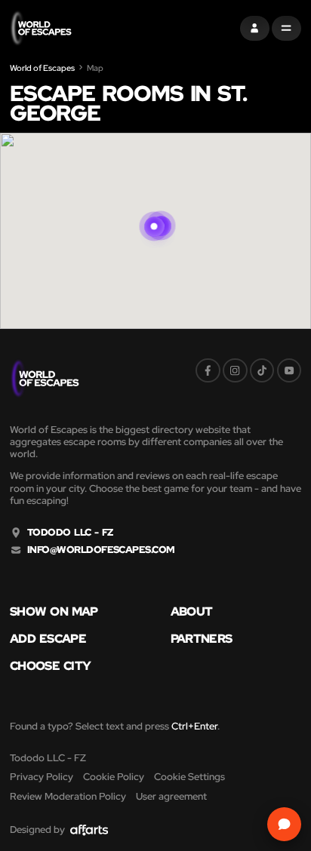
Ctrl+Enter (194, 726)
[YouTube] (289, 370)
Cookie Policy (113, 776)
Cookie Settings (189, 776)
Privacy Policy (41, 776)
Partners (201, 638)
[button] (154, 211)
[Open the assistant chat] (284, 824)
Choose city (50, 665)
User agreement (171, 796)
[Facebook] (208, 370)
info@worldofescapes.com (101, 550)
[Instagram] (235, 370)
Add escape (48, 638)
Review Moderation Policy (68, 796)
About (192, 611)
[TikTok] (262, 370)
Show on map (54, 611)
